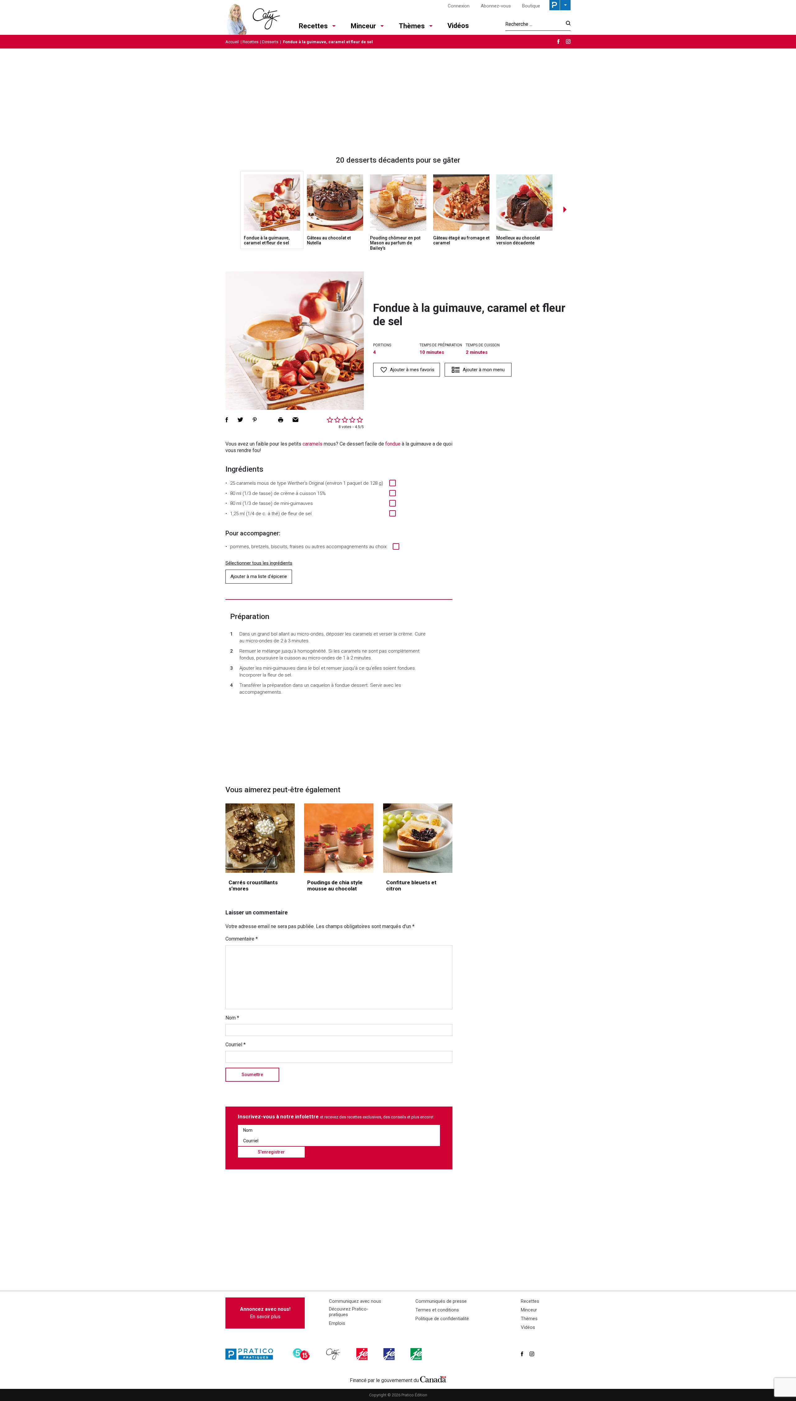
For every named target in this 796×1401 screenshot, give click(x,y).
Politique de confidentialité (442, 1318)
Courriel (235, 1044)
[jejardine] (416, 1354)
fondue (392, 444)
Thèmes (412, 26)
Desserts (270, 41)
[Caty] (334, 1354)
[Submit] (566, 24)
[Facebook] (558, 41)
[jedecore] (389, 1354)
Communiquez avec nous (355, 1301)
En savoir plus (265, 1313)
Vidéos (458, 26)
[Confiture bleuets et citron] (417, 838)
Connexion (459, 6)
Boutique (531, 6)
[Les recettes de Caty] (252, 17)
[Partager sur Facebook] (226, 419)
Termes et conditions (437, 1310)
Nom (232, 1018)
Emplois (337, 1323)
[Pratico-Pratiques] (251, 1354)
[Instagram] (568, 41)
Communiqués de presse (441, 1301)
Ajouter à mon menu (484, 369)
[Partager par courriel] (295, 419)
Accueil (232, 41)
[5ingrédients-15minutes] (302, 1354)
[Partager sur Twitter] (240, 419)
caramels (312, 444)
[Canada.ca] (433, 1379)
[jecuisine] (362, 1354)
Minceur (363, 26)
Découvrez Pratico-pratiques (348, 1311)
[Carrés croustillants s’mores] (260, 838)
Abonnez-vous (496, 6)
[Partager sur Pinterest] (255, 419)
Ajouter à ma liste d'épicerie (258, 576)
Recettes (313, 26)
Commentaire (241, 939)
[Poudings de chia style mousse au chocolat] (338, 838)
